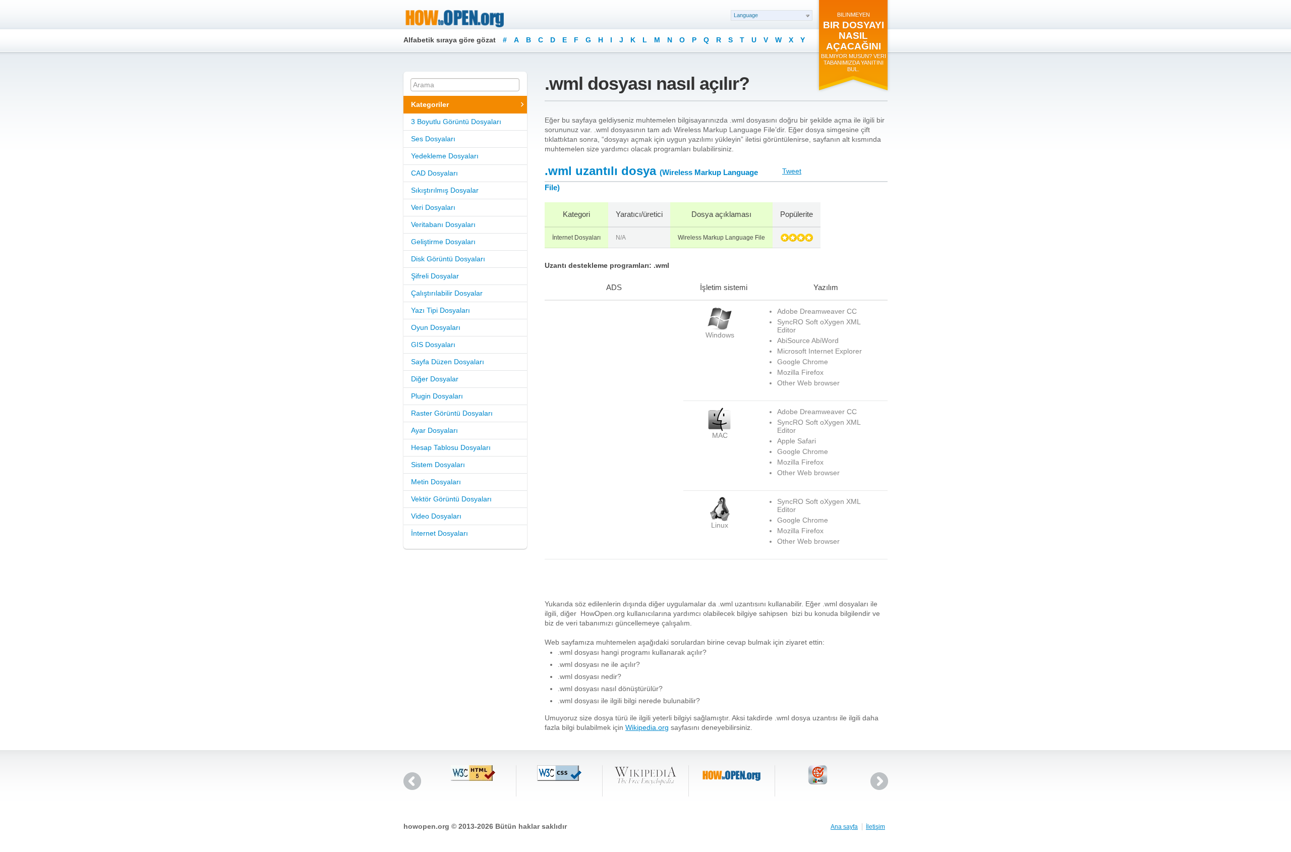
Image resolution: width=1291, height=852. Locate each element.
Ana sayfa (844, 826)
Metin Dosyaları (436, 482)
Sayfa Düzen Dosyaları (447, 362)
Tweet (791, 171)
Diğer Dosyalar (434, 379)
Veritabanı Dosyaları (443, 224)
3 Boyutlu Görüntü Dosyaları (456, 122)
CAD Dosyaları (434, 173)
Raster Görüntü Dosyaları (452, 413)
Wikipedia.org (647, 727)
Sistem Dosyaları (438, 465)
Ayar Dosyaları (434, 430)
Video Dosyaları (436, 516)
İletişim (875, 826)
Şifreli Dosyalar (435, 276)
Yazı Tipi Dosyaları (440, 310)
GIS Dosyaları (433, 344)
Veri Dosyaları (433, 207)
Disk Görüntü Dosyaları (448, 259)
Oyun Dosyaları (435, 327)
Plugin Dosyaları (437, 396)
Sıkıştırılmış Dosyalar (445, 190)
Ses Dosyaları (433, 139)
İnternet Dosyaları (439, 533)
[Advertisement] (608, 370)
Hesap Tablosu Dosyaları (451, 447)
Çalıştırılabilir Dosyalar (447, 293)
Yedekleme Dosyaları (445, 156)
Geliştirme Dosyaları (443, 242)
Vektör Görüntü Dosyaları (451, 499)
